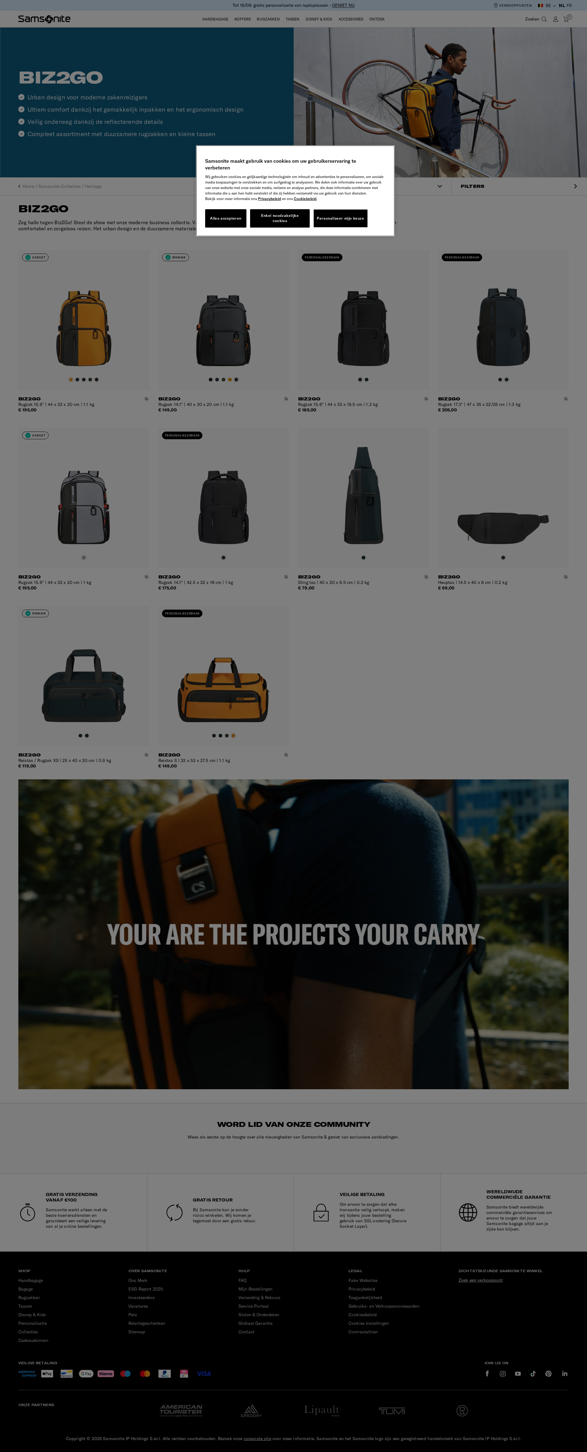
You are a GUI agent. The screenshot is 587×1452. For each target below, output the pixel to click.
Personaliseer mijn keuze (340, 218)
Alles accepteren (226, 218)
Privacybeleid (269, 198)
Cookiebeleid (305, 198)
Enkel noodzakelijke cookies (280, 218)
